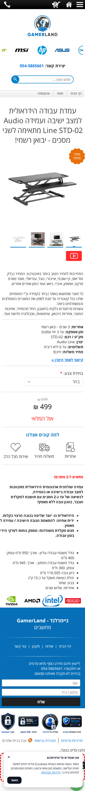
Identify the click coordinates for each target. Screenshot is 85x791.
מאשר (14, 780)
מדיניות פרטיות (72, 740)
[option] (63, 50)
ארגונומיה (44, 93)
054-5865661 (32, 65)
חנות (60, 93)
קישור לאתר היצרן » (67, 359)
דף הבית (76, 93)
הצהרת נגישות (45, 740)
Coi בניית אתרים (14, 740)
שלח (41, 701)
